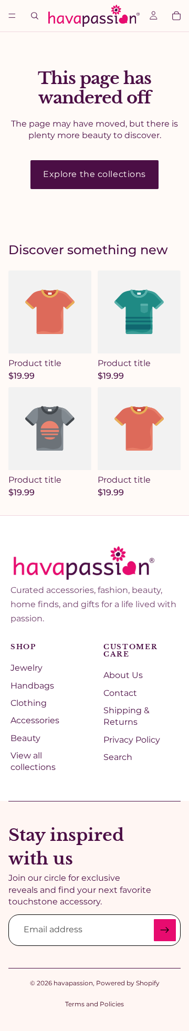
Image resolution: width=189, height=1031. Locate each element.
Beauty (25, 738)
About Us (123, 675)
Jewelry (26, 668)
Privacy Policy (131, 740)
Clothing (28, 703)
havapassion (73, 983)
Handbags (32, 686)
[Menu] (12, 16)
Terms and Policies (94, 1004)
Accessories (34, 720)
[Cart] (176, 15)
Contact (120, 693)
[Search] (34, 15)
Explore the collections (94, 174)
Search (117, 757)
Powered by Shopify (128, 983)
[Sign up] (165, 930)
